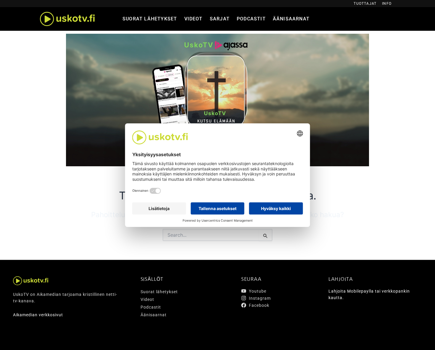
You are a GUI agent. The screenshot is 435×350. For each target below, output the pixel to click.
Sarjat (220, 19)
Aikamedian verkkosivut (38, 314)
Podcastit (251, 19)
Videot (193, 19)
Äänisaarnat (291, 19)
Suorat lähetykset (150, 19)
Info (387, 3)
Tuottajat (365, 3)
